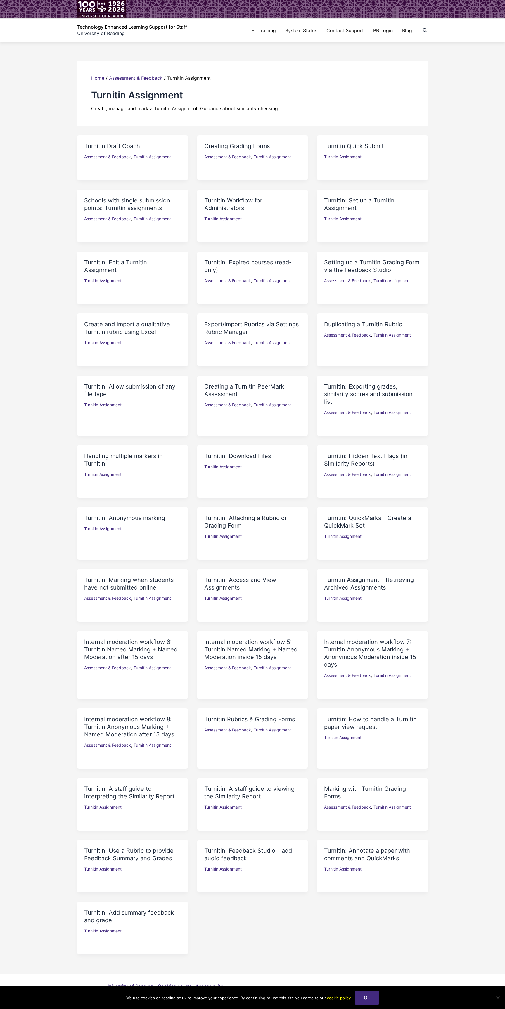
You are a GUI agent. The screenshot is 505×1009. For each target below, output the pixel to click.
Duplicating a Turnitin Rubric (363, 324)
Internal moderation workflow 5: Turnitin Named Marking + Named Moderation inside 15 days (251, 649)
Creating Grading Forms (237, 146)
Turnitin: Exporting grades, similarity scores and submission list (368, 394)
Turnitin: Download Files (237, 456)
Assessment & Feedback (135, 78)
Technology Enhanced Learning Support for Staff (132, 27)
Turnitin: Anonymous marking (124, 517)
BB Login (383, 30)
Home (97, 78)
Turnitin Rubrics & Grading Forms (249, 719)
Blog (407, 30)
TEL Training (262, 30)
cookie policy (339, 998)
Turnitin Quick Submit (354, 146)
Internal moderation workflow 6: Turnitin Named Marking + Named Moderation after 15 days (130, 649)
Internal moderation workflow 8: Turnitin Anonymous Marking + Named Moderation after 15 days (129, 727)
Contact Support (345, 30)
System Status (301, 30)
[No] (498, 998)
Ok (367, 998)
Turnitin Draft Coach (112, 146)
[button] (425, 30)
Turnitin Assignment (152, 156)
